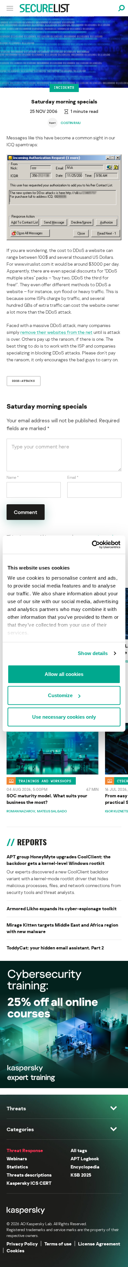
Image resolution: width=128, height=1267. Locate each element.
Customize (60, 695)
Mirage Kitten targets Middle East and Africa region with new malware (62, 928)
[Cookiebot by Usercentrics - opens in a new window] (92, 544)
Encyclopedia (85, 1166)
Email (72, 477)
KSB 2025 (81, 1175)
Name (13, 477)
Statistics (17, 1166)
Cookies (15, 1250)
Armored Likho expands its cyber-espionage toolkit (62, 908)
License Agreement (99, 1243)
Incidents (64, 87)
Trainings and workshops (45, 781)
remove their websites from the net (56, 332)
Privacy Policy (22, 1243)
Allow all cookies (64, 674)
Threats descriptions (29, 1175)
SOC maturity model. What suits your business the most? (47, 799)
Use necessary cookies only (64, 716)
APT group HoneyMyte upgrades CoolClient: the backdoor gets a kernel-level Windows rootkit (59, 860)
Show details (93, 653)
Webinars (17, 1158)
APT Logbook (85, 1158)
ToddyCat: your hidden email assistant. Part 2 (55, 947)
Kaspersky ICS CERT (29, 1183)
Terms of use (58, 1243)
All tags (79, 1150)
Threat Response (25, 1150)
